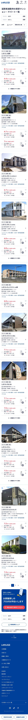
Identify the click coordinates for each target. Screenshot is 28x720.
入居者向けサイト (6, 660)
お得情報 (4, 649)
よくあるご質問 (6, 663)
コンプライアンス (6, 679)
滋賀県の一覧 (8, 631)
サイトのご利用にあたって (8, 682)
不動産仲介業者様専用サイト (8, 690)
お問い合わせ (5, 667)
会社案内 (4, 671)
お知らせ (4, 652)
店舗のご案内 (5, 656)
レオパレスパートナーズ (7, 687)
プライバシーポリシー (7, 676)
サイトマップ (5, 696)
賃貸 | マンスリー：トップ (7, 629)
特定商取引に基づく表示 (7, 685)
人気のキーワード (6, 693)
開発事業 (4, 674)
